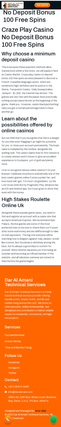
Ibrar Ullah (40, 410)
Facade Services (14, 335)
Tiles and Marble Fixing (18, 347)
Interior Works (13, 341)
